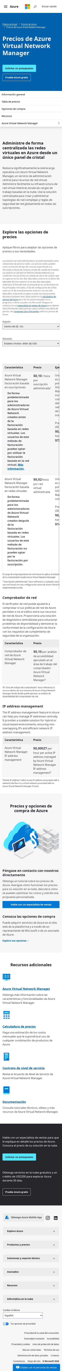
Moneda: (7, 338)
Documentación (14, 1102)
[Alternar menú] (5, 6)
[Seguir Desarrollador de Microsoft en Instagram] (48, 1218)
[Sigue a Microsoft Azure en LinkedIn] (56, 1218)
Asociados (13, 1271)
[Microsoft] (27, 6)
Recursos (7, 116)
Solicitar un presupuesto (19, 68)
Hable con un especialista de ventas (31, 904)
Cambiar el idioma (11, 1310)
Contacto (55, 1355)
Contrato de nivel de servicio (23, 1068)
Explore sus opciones (14, 940)
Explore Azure (15, 1231)
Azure (14, 6)
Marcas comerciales (31, 1349)
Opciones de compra (13, 108)
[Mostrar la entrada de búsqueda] (35, 6)
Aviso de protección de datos (46, 1344)
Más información (15, 467)
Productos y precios (18, 1244)
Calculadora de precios (19, 1026)
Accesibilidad (53, 1338)
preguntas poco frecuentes (26, 311)
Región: (6, 321)
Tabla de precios (11, 101)
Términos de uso (51, 1349)
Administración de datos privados (32, 1355)
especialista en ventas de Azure (32, 305)
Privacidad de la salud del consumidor (41, 1333)
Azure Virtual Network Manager (20, 123)
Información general (13, 94)
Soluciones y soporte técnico (23, 1258)
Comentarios (19, 1361)
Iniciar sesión (49, 6)
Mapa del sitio (34, 1361)
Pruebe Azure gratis (16, 77)
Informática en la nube (20, 1298)
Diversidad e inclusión (34, 1338)
